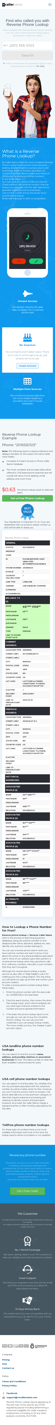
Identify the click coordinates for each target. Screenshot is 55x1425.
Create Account (27, 322)
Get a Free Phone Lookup (27, 498)
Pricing (6, 1360)
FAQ (4, 1364)
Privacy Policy (9, 1385)
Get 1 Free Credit (27, 1191)
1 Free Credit (30, 974)
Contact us (8, 1368)
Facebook (11, 1393)
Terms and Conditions (14, 1381)
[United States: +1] (5, 45)
